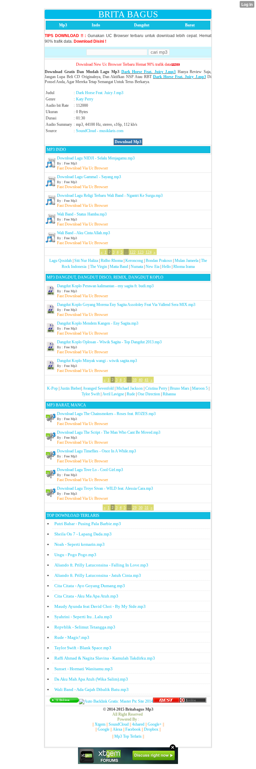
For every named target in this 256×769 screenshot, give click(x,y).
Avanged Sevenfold (98, 388)
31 (147, 507)
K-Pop (52, 388)
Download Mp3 (128, 141)
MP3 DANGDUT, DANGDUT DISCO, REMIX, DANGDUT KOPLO (105, 277)
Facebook (133, 729)
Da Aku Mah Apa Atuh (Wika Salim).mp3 (91, 679)
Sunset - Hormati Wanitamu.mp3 (83, 668)
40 (141, 380)
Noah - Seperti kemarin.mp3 (79, 544)
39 (135, 380)
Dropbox (151, 729)
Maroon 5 (200, 388)
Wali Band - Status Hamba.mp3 (82, 214)
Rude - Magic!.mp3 (71, 637)
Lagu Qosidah (60, 260)
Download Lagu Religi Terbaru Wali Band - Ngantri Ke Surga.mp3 (110, 195)
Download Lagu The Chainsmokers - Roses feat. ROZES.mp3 (106, 413)
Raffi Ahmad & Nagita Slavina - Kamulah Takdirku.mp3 (104, 658)
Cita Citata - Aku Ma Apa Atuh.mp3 (86, 596)
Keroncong (134, 260)
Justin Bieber (70, 388)
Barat (190, 25)
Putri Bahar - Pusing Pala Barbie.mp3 (87, 523)
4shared (138, 724)
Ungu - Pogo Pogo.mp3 (75, 554)
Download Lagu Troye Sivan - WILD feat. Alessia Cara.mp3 (105, 488)
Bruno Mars (179, 388)
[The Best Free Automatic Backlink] (166, 701)
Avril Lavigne (113, 394)
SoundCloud (86, 130)
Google (103, 729)
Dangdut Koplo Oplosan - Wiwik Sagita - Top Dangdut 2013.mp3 (109, 342)
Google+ (155, 724)
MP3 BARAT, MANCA (66, 405)
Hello (166, 266)
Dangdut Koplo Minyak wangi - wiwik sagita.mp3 (97, 360)
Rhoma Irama (184, 266)
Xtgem (100, 724)
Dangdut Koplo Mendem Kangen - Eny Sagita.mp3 (97, 323)
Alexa (117, 729)
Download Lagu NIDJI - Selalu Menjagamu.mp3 (96, 158)
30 (141, 507)
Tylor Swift (91, 394)
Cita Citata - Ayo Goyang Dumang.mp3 (89, 585)
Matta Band (119, 266)
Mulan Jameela (186, 260)
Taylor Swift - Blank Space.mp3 (82, 647)
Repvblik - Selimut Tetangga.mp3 (84, 627)
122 (133, 252)
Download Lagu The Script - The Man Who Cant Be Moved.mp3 (108, 432)
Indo (96, 25)
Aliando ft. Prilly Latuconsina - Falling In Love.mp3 (101, 564)
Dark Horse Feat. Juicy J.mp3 (148, 71)
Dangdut (141, 25)
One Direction (149, 394)
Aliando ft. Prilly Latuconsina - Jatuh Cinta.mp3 (97, 575)
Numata (137, 266)
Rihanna (169, 394)
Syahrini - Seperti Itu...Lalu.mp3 (83, 616)
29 (135, 507)
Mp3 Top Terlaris (128, 736)
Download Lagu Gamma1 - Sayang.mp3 (89, 176)
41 (147, 380)
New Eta (152, 266)
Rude (131, 394)
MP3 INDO (56, 149)
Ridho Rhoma (112, 260)
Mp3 (63, 25)
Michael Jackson (129, 388)
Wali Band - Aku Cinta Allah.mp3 (83, 233)
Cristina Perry (156, 388)
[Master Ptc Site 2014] (116, 701)
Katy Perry (84, 99)
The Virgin (98, 266)
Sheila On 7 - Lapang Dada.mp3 (83, 533)
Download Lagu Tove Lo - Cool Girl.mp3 (90, 469)
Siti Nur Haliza (86, 260)
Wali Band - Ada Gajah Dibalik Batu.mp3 (91, 689)
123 (141, 252)
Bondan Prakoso (159, 260)
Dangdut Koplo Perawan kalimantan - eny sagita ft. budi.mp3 (105, 286)
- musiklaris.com (110, 130)
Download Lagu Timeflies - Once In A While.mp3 (96, 451)
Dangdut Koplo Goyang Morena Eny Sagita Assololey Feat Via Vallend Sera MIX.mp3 (126, 304)
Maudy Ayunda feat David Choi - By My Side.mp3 (100, 606)
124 (149, 252)
